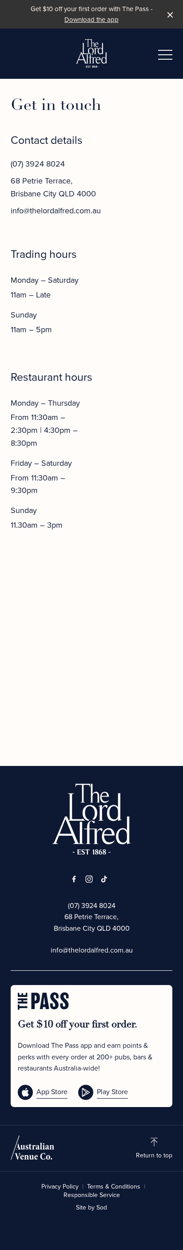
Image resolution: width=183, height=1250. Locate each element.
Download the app (91, 19)
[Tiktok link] (104, 879)
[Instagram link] (88, 879)
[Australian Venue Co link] (32, 1148)
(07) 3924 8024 (38, 164)
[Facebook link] (73, 879)
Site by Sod (91, 1207)
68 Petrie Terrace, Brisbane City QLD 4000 (92, 922)
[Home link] (91, 53)
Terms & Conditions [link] (113, 1186)
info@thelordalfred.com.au (56, 210)
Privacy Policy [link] (60, 1186)
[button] (165, 57)
